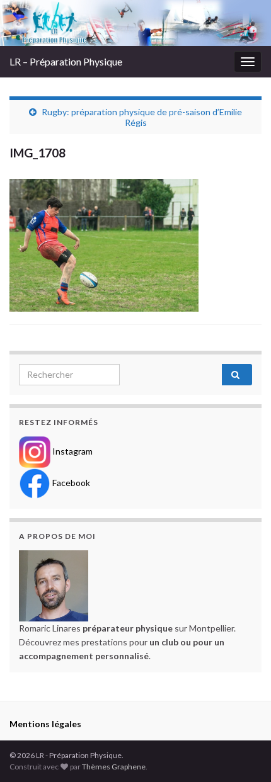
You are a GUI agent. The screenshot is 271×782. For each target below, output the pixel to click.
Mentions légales (45, 723)
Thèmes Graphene (114, 766)
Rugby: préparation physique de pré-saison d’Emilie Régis (142, 117)
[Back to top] (242, 753)
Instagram (71, 450)
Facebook (70, 482)
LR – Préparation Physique (65, 61)
